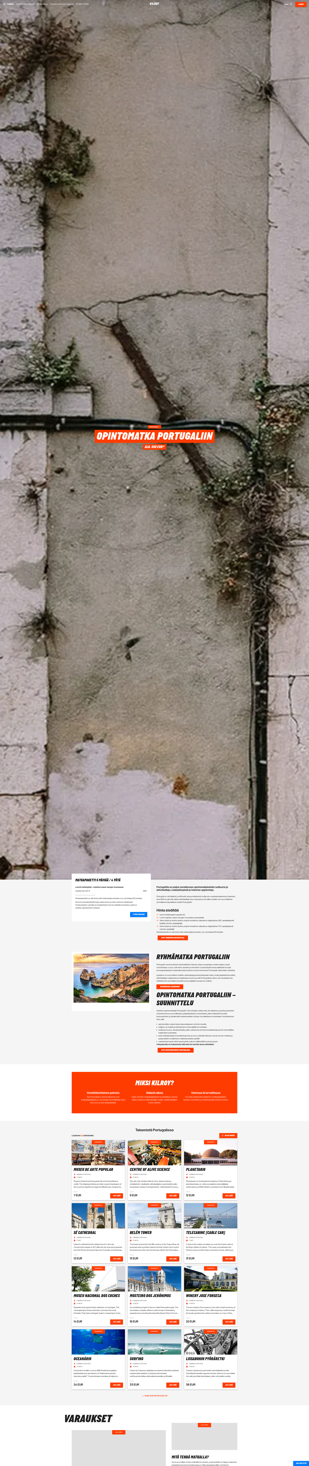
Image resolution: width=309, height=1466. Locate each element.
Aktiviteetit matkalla (25, 4)
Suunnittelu (42, 4)
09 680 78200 (82, 4)
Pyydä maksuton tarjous (62, 4)
